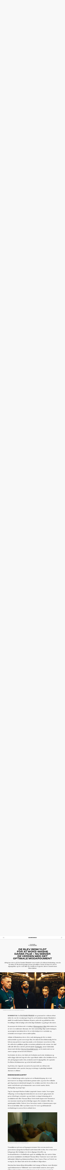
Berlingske (38, 1047)
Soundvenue (32, 937)
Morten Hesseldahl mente (29, 1049)
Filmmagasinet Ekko (39, 1026)
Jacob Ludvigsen (33, 945)
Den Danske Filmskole (27, 1015)
